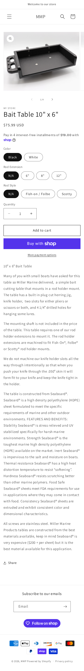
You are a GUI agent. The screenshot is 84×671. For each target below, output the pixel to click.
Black (12, 157)
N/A (11, 176)
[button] (9, 16)
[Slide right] (52, 99)
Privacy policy (64, 661)
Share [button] (12, 563)
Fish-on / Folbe (38, 194)
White (33, 157)
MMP (23, 661)
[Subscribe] (65, 606)
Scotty (67, 194)
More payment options (42, 255)
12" (59, 176)
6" (27, 176)
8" (43, 176)
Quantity (9, 204)
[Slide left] (32, 99)
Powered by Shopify (39, 661)
